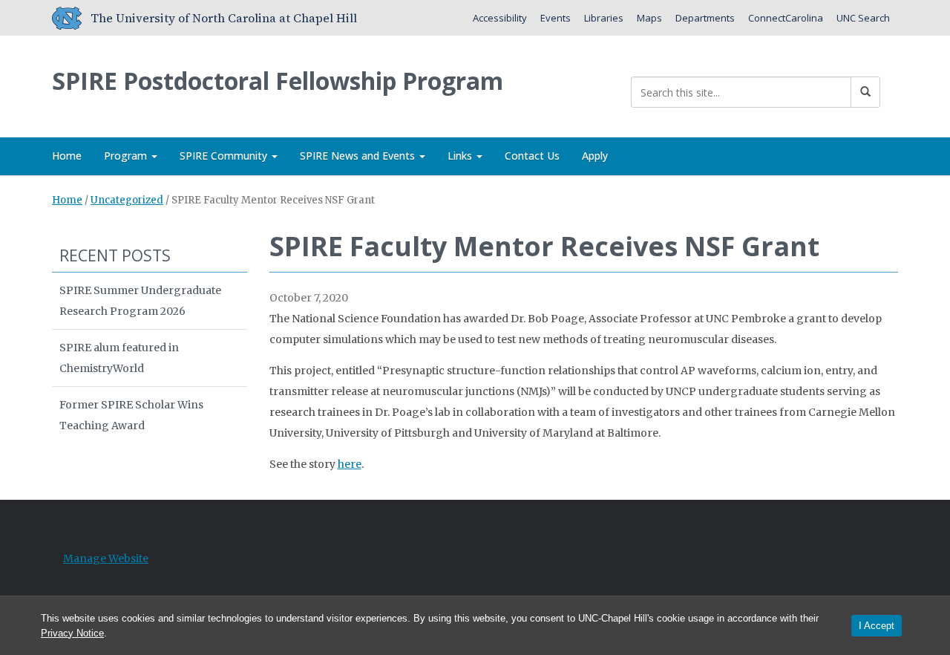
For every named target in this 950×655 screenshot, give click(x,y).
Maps (649, 18)
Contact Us (532, 156)
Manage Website (105, 558)
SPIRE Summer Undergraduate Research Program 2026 (140, 301)
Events (555, 18)
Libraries (603, 18)
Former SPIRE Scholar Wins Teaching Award (131, 415)
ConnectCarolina (785, 18)
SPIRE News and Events (359, 156)
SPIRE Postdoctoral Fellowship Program (277, 81)
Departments (705, 18)
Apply (595, 156)
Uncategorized (127, 200)
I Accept (876, 625)
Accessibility (500, 18)
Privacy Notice (72, 633)
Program (127, 156)
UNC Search (863, 18)
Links (461, 156)
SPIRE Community (225, 156)
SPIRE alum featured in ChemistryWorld (119, 358)
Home (67, 156)
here (349, 464)
